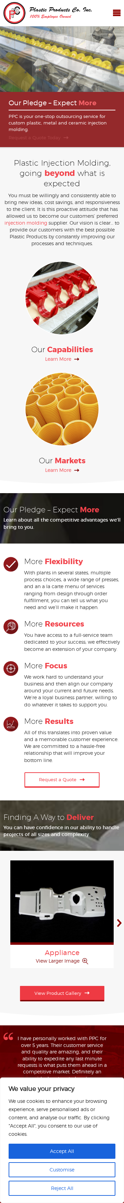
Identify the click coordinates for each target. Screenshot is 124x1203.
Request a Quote (57, 779)
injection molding (25, 223)
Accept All (62, 1151)
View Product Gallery (57, 993)
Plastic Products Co (47, 13)
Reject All (62, 1188)
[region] (62, 1140)
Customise (62, 1169)
